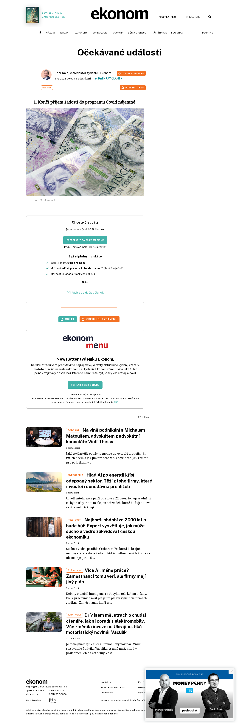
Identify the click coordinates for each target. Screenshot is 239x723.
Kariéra (142, 682)
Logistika (177, 32)
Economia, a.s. (59, 686)
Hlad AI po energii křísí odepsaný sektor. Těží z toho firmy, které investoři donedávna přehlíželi (109, 480)
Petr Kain (61, 73)
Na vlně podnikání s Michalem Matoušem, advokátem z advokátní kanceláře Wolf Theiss (105, 435)
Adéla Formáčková (140, 700)
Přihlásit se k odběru (85, 385)
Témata (64, 32)
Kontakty (106, 682)
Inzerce (105, 700)
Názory (50, 32)
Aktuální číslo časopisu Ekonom (53, 15)
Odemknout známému (101, 319)
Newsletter (144, 687)
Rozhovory (80, 32)
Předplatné (107, 692)
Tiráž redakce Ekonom (113, 687)
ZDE (116, 402)
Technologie (99, 32)
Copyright (31, 686)
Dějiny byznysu (137, 32)
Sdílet (70, 319)
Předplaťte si (167, 17)
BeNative (207, 32)
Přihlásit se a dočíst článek (85, 292)
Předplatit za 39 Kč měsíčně (85, 240)
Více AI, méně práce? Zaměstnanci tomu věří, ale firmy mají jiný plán (106, 576)
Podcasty (118, 32)
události (47, 87)
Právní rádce (159, 32)
